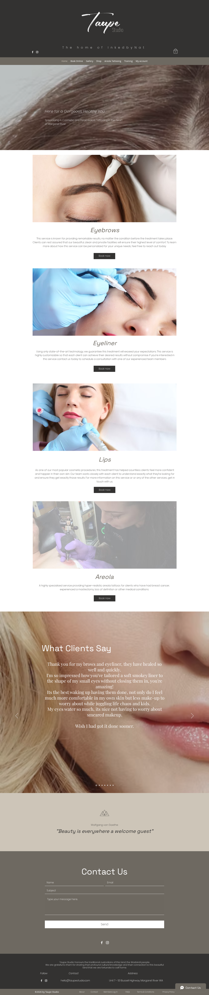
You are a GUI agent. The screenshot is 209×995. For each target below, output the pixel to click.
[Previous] (16, 716)
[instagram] (37, 52)
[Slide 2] (99, 785)
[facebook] (32, 52)
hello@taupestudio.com (75, 980)
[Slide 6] (110, 785)
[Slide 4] (104, 785)
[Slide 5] (107, 785)
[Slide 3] (102, 785)
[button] (176, 51)
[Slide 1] (96, 785)
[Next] (192, 716)
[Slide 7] (113, 785)
